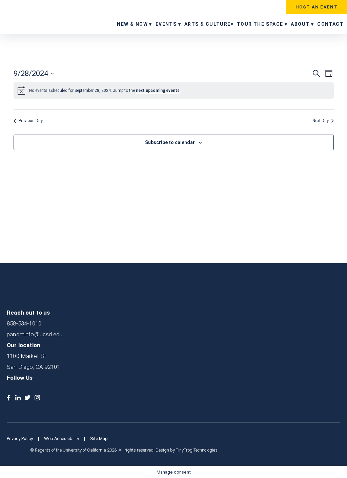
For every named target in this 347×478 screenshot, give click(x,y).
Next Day (320, 120)
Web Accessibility (61, 438)
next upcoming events (158, 90)
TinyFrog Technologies (197, 450)
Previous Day (31, 120)
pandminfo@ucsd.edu (34, 334)
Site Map (99, 438)
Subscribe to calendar (170, 142)
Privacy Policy (20, 438)
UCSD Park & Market (35, 16)
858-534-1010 (24, 323)
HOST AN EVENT (316, 6)
